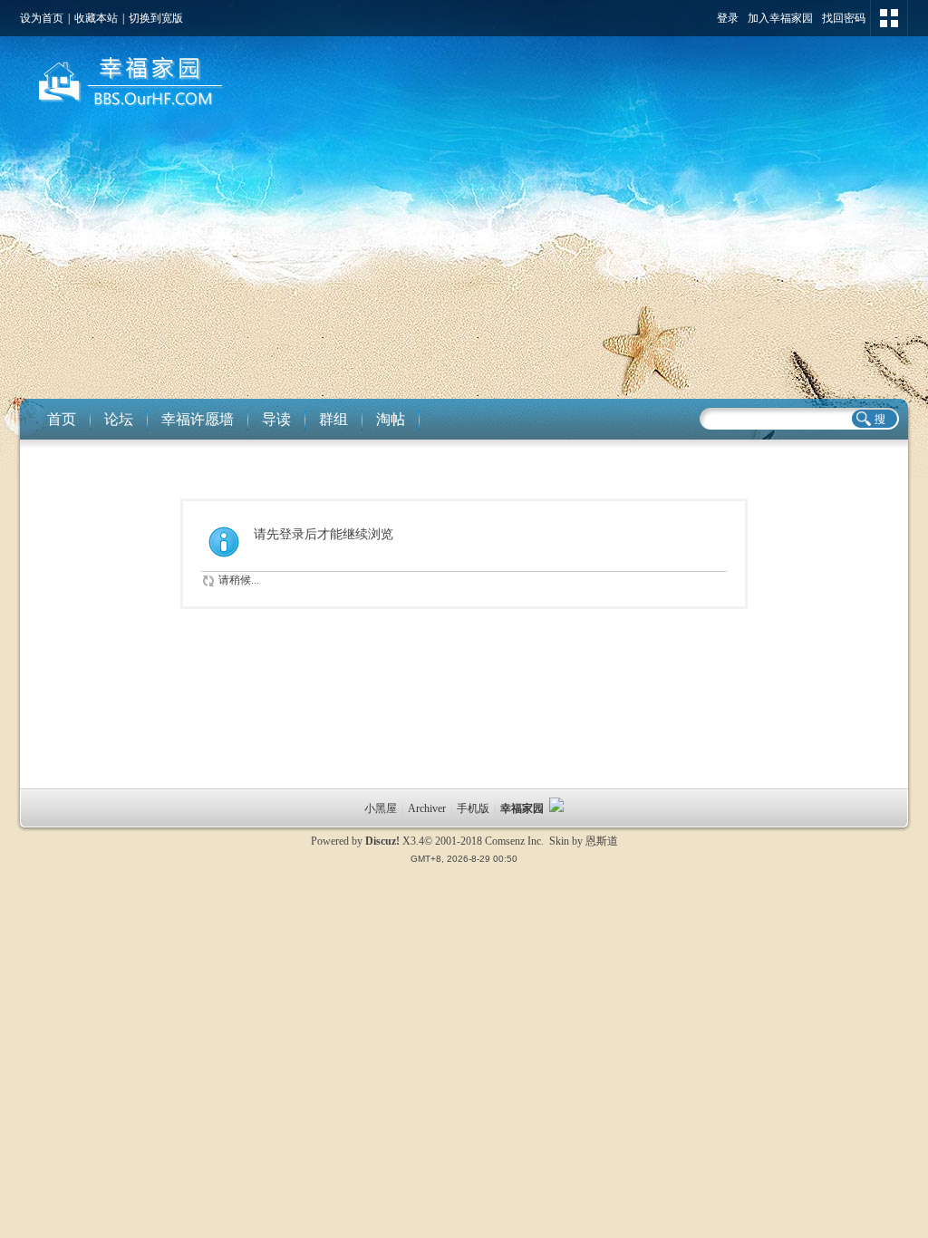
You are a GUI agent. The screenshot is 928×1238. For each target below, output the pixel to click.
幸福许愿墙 (197, 419)
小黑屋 (380, 808)
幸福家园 (523, 808)
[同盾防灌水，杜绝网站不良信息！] (556, 808)
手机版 (473, 808)
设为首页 (41, 18)
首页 (61, 419)
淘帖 (390, 419)
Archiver (427, 808)
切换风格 (889, 18)
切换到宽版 (156, 18)
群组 (333, 419)
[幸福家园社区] (128, 109)
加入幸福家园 (780, 18)
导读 (276, 419)
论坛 (118, 419)
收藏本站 (96, 18)
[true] (873, 419)
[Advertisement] (464, 263)
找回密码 (843, 18)
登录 (728, 18)
